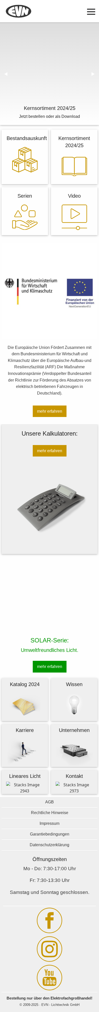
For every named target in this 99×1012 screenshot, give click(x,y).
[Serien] (25, 228)
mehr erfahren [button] (49, 411)
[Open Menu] (91, 12)
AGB (49, 802)
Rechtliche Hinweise (49, 813)
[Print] (25, 171)
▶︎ (95, 74)
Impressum (49, 823)
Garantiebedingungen (49, 834)
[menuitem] (18, 11)
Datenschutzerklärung (49, 845)
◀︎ (8, 74)
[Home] (18, 11)
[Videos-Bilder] (74, 228)
